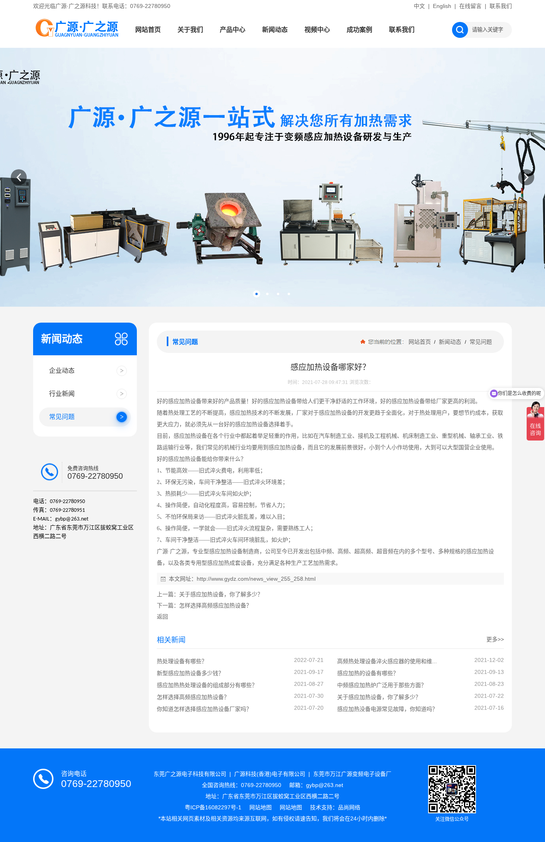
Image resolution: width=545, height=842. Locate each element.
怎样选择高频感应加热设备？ (215, 605)
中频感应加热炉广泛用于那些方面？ (382, 685)
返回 (162, 616)
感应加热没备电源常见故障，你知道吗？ (387, 709)
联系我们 (501, 6)
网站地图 (260, 807)
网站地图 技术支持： (309, 807)
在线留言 (470, 6)
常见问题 (480, 342)
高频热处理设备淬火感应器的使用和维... (387, 661)
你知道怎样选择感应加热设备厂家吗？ (204, 709)
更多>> (495, 639)
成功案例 (359, 29)
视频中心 (317, 29)
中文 (419, 6)
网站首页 (148, 29)
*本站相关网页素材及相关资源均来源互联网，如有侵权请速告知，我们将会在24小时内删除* (272, 818)
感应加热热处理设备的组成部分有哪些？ (207, 685)
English (442, 6)
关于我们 (190, 29)
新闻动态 (275, 29)
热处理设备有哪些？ (182, 661)
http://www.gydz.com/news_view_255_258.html (256, 579)
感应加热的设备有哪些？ (368, 673)
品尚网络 (349, 807)
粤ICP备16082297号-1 (214, 807)
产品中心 (232, 29)
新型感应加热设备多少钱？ (190, 673)
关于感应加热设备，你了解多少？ (221, 594)
